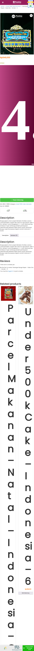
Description (5, 235)
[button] (31, 15)
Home (2, 6)
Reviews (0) (14, 235)
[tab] (5, 235)
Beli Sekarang (25, 593)
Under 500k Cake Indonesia (13, 6)
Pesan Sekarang (18, 200)
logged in (10, 271)
